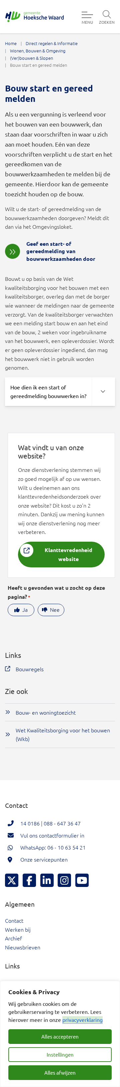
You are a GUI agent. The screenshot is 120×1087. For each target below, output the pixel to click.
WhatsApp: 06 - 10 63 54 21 (53, 847)
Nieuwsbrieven (22, 947)
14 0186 (30, 823)
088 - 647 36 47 (62, 823)
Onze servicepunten (44, 859)
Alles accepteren (60, 1036)
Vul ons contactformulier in (52, 835)
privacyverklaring (82, 1019)
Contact (14, 920)
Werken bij (18, 929)
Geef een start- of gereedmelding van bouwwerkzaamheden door (60, 251)
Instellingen (60, 1054)
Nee (55, 609)
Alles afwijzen (60, 1072)
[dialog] (60, 1034)
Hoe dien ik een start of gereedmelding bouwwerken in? (48, 391)
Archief (13, 938)
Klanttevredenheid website (68, 554)
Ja (25, 609)
